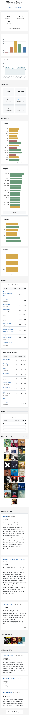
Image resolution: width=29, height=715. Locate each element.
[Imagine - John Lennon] (21, 494)
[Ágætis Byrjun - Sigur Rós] (14, 465)
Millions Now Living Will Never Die (7, 293)
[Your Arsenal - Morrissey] (7, 486)
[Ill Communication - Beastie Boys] (14, 457)
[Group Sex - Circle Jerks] (7, 640)
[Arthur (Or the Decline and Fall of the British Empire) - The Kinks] (7, 472)
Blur (4, 398)
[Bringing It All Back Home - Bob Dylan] (14, 501)
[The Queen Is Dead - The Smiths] (21, 457)
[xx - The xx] (7, 465)
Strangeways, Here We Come (8, 343)
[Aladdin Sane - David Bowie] (7, 450)
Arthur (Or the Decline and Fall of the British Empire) (8, 329)
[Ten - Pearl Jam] (14, 443)
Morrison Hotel (7, 378)
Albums (10, 7)
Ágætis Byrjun (7, 323)
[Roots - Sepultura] (14, 640)
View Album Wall (24, 437)
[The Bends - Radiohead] (7, 457)
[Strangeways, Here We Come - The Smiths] (21, 472)
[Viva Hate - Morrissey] (7, 479)
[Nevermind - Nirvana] (14, 472)
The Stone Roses (8, 605)
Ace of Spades (7, 403)
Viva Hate (5, 300)
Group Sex (6, 373)
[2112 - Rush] (14, 494)
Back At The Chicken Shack (7, 336)
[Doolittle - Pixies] (14, 486)
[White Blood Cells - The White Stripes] (14, 479)
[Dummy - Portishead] (21, 486)
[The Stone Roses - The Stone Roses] (7, 443)
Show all (14, 212)
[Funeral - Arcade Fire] (21, 443)
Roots (4, 368)
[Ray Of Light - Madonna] (21, 640)
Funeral (5, 516)
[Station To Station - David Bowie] (21, 479)
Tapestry (5, 364)
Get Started (18, 7)
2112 (4, 318)
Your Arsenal (6, 304)
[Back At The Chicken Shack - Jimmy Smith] (7, 494)
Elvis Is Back (6, 309)
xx (3, 314)
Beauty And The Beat (9, 679)
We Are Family (7, 382)
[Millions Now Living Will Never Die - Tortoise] (14, 450)
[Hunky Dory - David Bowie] (21, 465)
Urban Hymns (6, 387)
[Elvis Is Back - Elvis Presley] (21, 450)
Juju (4, 392)
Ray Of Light (6, 359)
